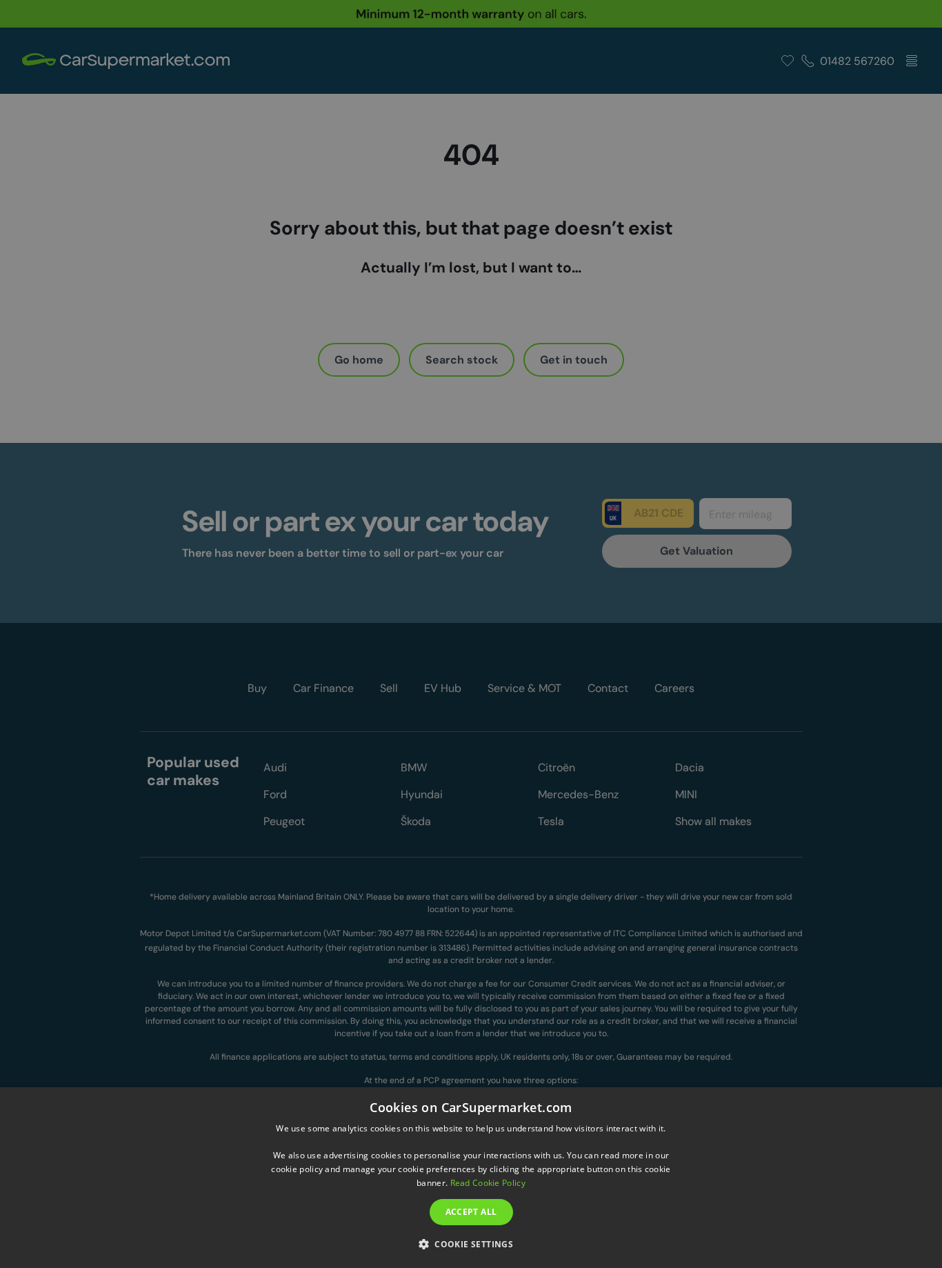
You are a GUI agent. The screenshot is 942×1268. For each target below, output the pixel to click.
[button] (471, 1243)
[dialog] (471, 1177)
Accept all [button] (471, 1212)
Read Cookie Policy (487, 1183)
